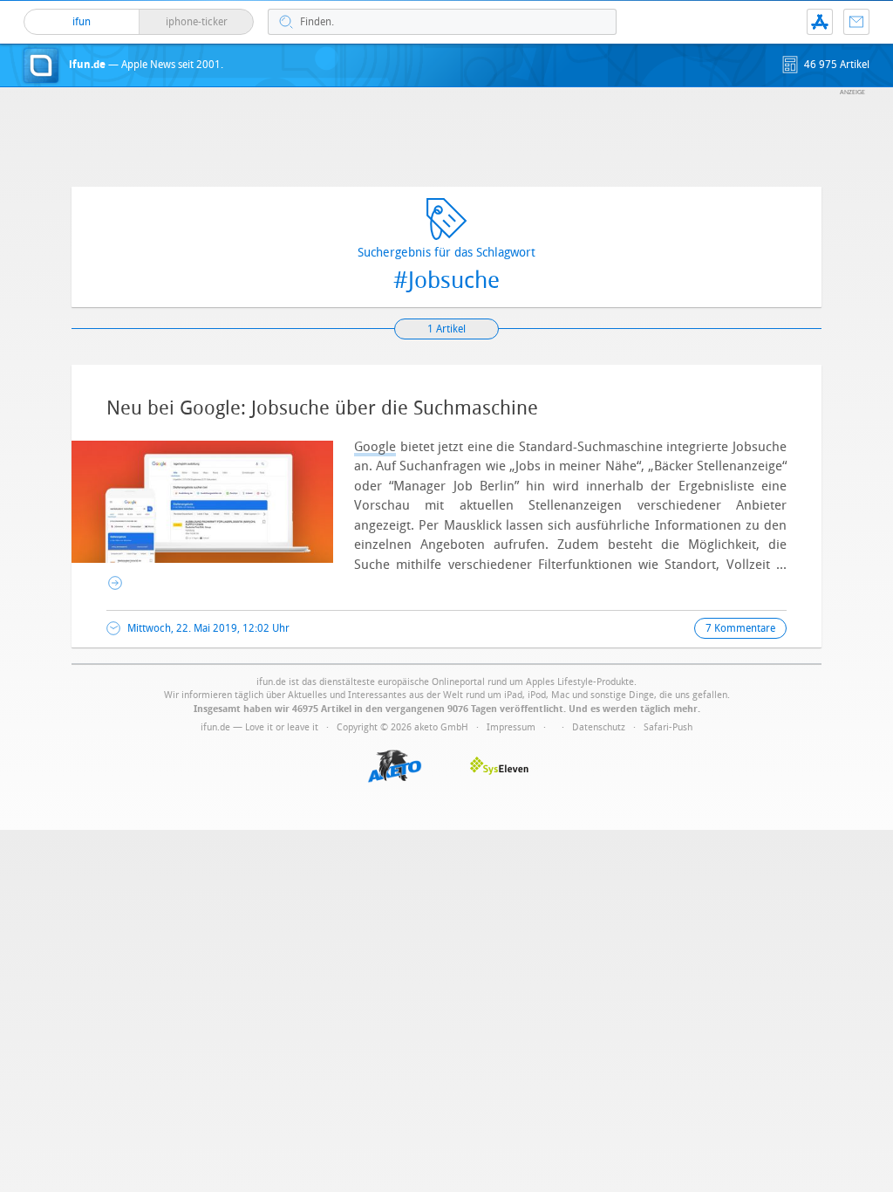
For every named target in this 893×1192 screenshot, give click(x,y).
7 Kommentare (740, 628)
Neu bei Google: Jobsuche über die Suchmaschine (322, 408)
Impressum (511, 727)
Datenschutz (598, 727)
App (820, 22)
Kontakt (856, 22)
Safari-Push (668, 727)
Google (375, 447)
